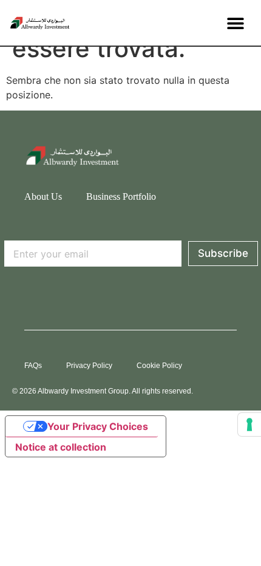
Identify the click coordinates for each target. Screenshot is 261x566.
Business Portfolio (121, 196)
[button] (235, 22)
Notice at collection (60, 447)
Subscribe (223, 253)
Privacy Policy (89, 365)
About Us (43, 196)
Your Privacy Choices (97, 426)
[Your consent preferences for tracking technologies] (249, 424)
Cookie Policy (159, 365)
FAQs (33, 365)
